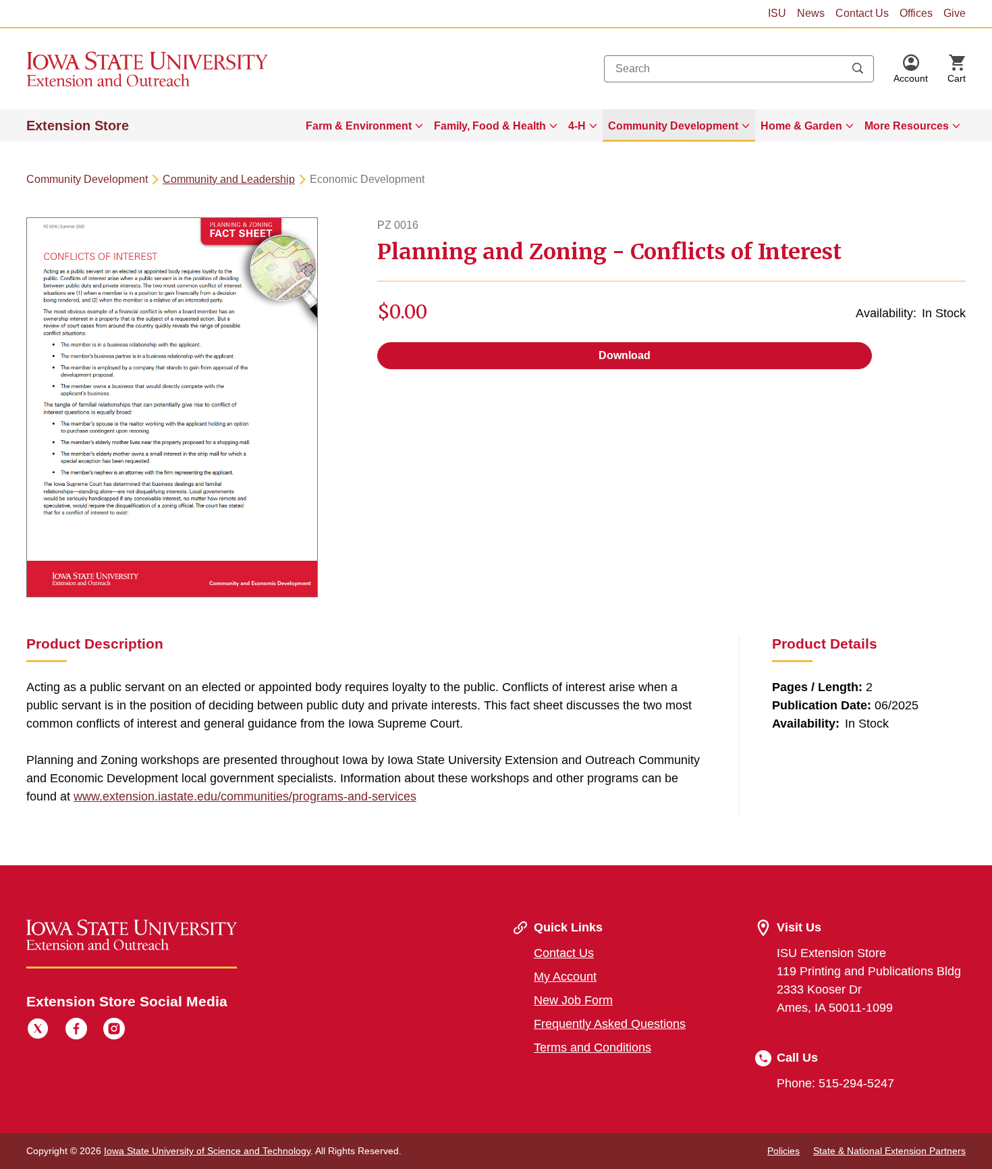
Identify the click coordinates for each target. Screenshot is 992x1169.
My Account (565, 976)
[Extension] (147, 68)
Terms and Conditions (592, 1047)
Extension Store (77, 125)
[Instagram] (114, 1030)
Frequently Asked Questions (610, 1024)
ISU (777, 13)
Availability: (886, 313)
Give (954, 13)
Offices (916, 13)
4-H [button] (577, 126)
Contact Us (862, 13)
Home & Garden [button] (801, 126)
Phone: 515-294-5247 (835, 1083)
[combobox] (739, 68)
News (811, 13)
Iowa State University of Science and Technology (207, 1150)
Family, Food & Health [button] (490, 126)
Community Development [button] (673, 126)
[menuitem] (364, 125)
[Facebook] (76, 1030)
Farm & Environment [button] (359, 126)
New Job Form (573, 1000)
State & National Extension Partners (889, 1150)
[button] (910, 68)
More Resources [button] (906, 126)
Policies (783, 1150)
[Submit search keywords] (857, 69)
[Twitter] (37, 1030)
